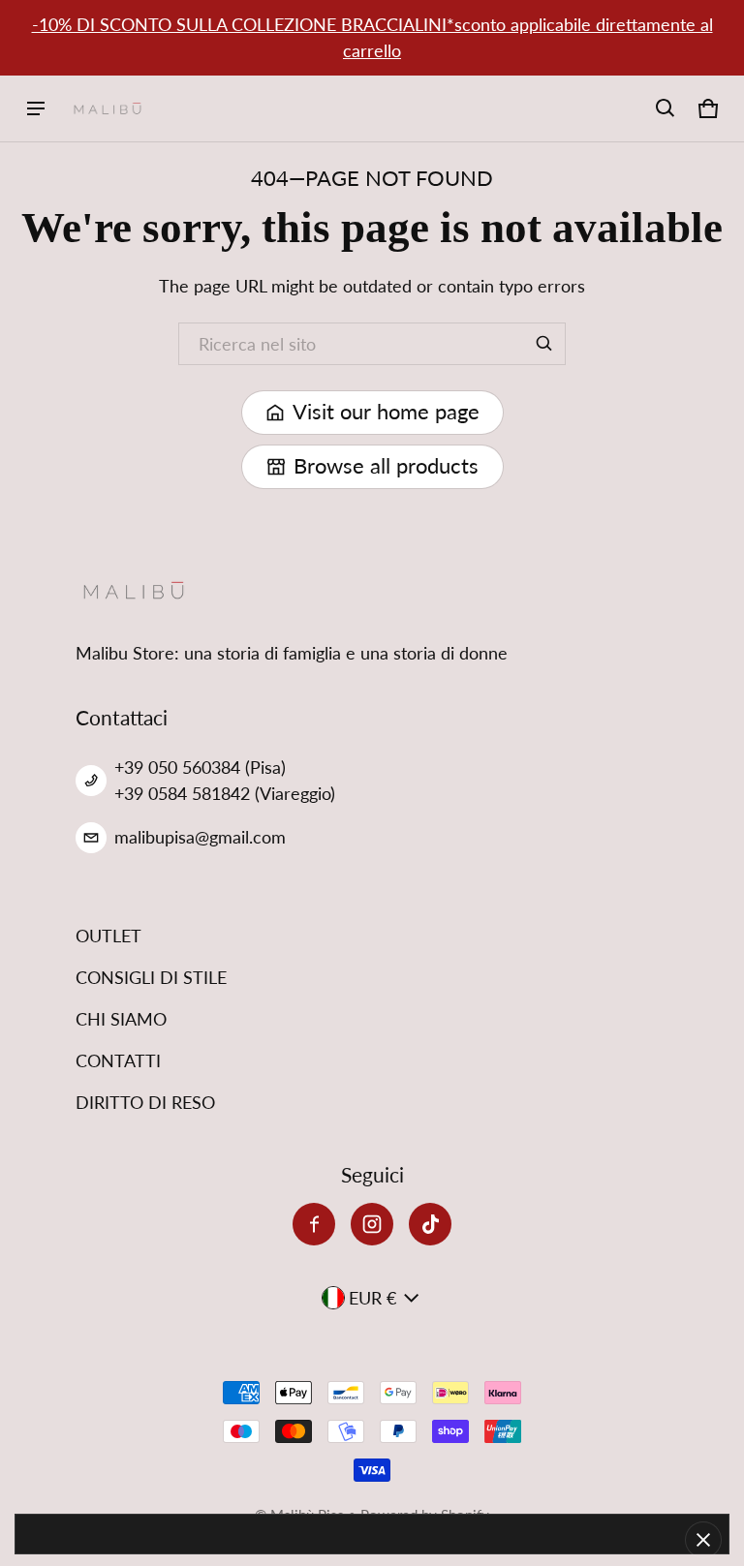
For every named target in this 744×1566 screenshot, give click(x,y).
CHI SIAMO (121, 1018)
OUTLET (108, 935)
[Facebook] (314, 1224)
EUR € (372, 1297)
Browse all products (386, 465)
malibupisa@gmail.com (200, 836)
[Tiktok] (430, 1224)
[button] (665, 108)
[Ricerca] (544, 343)
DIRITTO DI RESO (145, 1102)
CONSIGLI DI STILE (151, 977)
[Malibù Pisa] (107, 109)
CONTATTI (118, 1060)
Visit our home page (386, 411)
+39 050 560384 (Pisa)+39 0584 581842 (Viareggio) (224, 780)
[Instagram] (372, 1224)
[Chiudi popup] (703, 1539)
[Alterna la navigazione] (36, 108)
